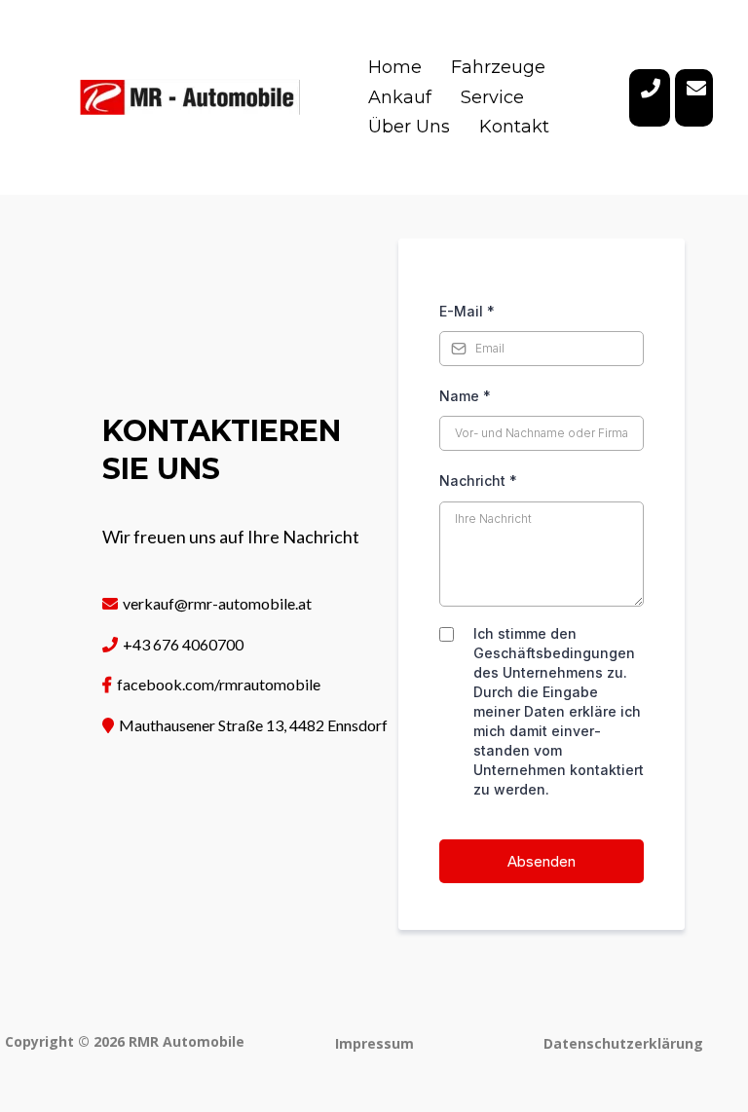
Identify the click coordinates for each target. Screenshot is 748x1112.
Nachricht (478, 480)
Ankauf (399, 97)
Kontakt (514, 126)
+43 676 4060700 (183, 644)
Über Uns (409, 126)
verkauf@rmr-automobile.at (217, 603)
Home (395, 67)
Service (492, 97)
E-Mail (467, 311)
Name (465, 396)
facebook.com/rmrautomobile (218, 684)
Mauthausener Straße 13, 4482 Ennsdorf (253, 725)
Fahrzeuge (498, 67)
